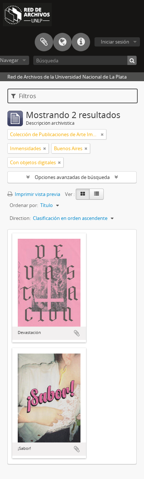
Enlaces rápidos (81, 42)
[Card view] (83, 194)
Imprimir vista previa (37, 194)
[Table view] (96, 194)
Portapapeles (44, 42)
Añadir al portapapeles (76, 333)
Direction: (20, 218)
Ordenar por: (24, 205)
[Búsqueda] (132, 60)
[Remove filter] (102, 134)
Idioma (62, 42)
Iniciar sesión (115, 41)
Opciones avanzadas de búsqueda (72, 177)
